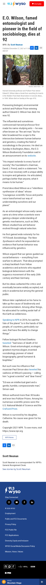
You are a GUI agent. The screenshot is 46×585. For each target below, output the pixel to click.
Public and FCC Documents (16, 519)
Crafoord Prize (10, 408)
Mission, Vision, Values (14, 552)
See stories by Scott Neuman (16, 469)
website (32, 155)
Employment (10, 513)
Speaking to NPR (11, 320)
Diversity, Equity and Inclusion (16, 541)
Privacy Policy (10, 524)
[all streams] (42, 582)
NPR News (9, 437)
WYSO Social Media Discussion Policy (20, 546)
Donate (37, 4)
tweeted (7, 343)
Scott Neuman (17, 44)
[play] (3, 582)
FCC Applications (12, 535)
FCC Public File (11, 530)
